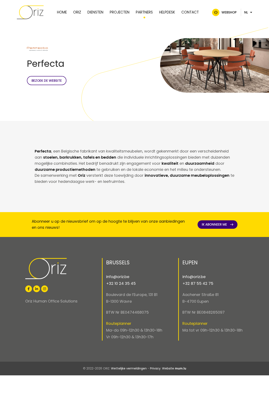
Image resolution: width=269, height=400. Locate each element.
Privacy (155, 368)
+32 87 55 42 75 (197, 283)
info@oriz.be (117, 276)
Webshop (229, 12)
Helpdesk (167, 12)
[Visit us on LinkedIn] (36, 288)
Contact (190, 12)
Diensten (95, 12)
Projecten (119, 12)
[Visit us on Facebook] (28, 288)
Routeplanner (118, 323)
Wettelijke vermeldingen (129, 368)
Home (62, 12)
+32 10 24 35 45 (121, 283)
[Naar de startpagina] (30, 12)
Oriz (77, 12)
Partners (144, 12)
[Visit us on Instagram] (44, 288)
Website (168, 368)
